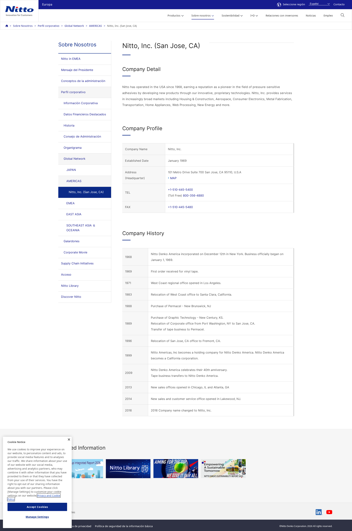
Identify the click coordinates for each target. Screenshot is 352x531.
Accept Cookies (37, 507)
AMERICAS (95, 26)
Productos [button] (174, 15)
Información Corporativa (81, 103)
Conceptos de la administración (83, 81)
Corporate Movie (75, 252)
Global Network (74, 26)
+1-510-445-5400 (180, 189)
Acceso (66, 274)
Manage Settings (37, 517)
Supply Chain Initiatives (77, 263)
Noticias (311, 15)
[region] (37, 482)
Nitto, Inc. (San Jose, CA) (86, 192)
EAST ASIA (73, 214)
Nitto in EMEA (70, 59)
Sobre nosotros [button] (201, 15)
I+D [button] (252, 15)
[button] (342, 15)
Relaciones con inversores (282, 15)
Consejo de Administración (82, 136)
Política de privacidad (78, 526)
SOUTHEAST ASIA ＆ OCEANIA (81, 228)
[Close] (69, 439)
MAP (173, 178)
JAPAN (71, 170)
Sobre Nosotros (23, 26)
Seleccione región (294, 4)
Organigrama (73, 147)
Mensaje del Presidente (77, 70)
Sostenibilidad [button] (230, 15)
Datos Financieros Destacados (85, 114)
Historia (69, 125)
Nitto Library (70, 286)
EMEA (70, 203)
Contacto (339, 4)
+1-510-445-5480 (180, 207)
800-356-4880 (193, 195)
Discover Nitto (71, 297)
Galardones (71, 241)
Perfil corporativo (48, 26)
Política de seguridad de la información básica (124, 526)
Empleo (328, 15)
